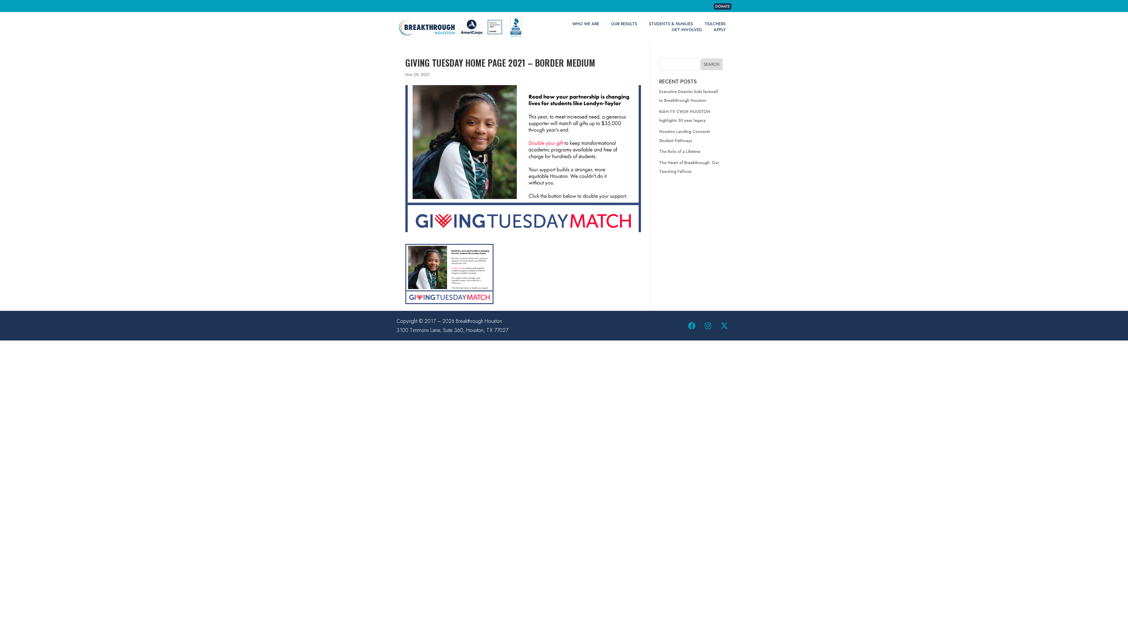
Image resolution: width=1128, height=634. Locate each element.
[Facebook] (691, 325)
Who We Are (585, 24)
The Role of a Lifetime (679, 151)
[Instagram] (708, 325)
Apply (720, 30)
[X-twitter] (724, 325)
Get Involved (687, 30)
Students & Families (671, 24)
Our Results (624, 24)
